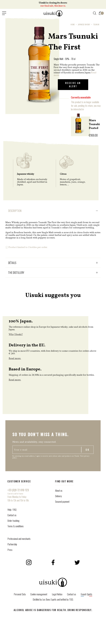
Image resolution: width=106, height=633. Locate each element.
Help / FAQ (11, 509)
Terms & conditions (15, 526)
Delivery (58, 496)
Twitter (77, 562)
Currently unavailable (81, 97)
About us (58, 490)
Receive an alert (73, 84)
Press (9, 550)
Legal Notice (57, 594)
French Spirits (86, 594)
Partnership (12, 544)
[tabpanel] (32, 64)
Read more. (15, 358)
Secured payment (62, 501)
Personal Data (20, 594)
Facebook (53, 562)
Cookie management (38, 594)
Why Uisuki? (16, 334)
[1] (100, 12)
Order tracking (13, 520)
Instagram (28, 562)
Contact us (11, 515)
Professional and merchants (19, 539)
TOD (71, 599)
